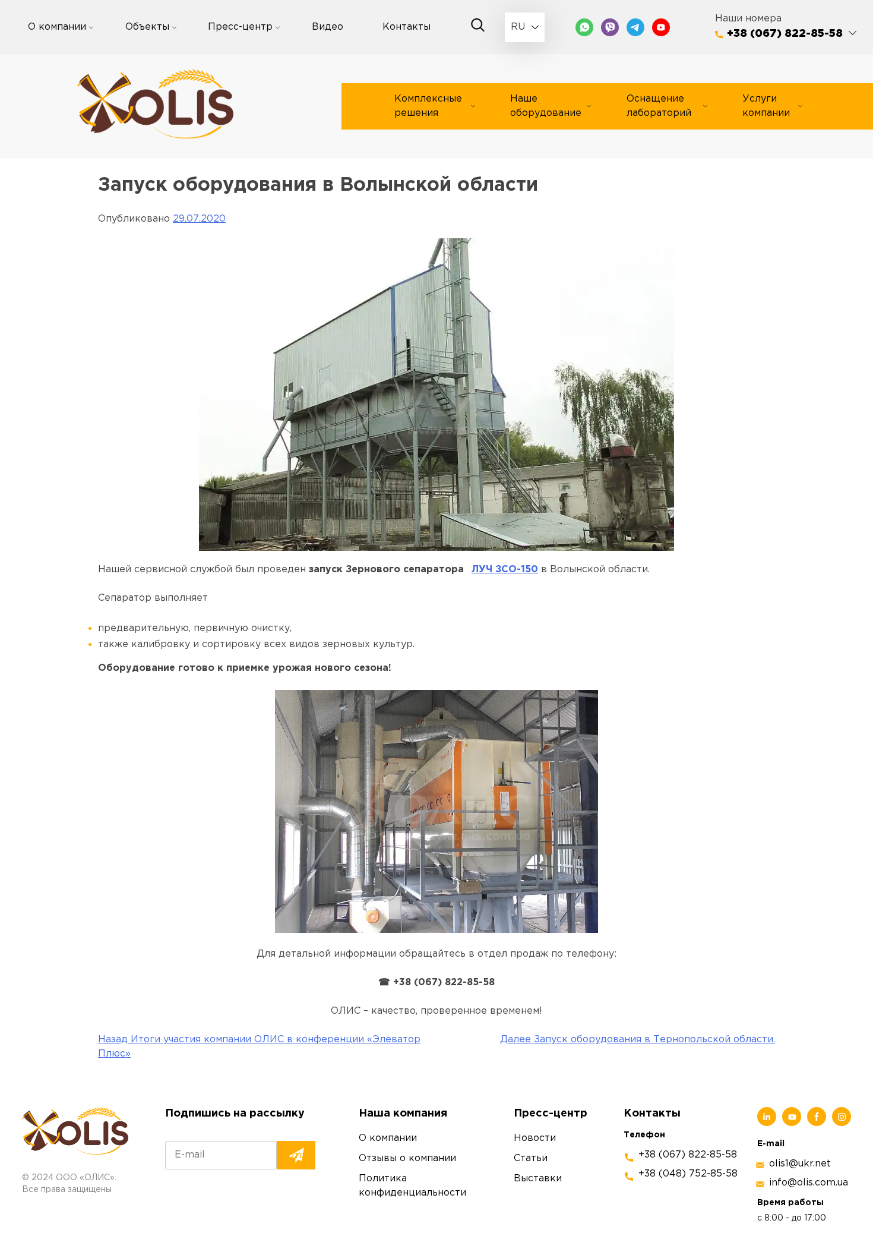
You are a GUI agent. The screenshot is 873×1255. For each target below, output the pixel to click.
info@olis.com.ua (808, 1182)
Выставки (538, 1178)
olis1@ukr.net (800, 1163)
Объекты (147, 27)
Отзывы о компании (407, 1158)
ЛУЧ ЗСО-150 (505, 569)
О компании (57, 27)
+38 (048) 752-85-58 (688, 1173)
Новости (535, 1138)
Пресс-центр (240, 27)
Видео (327, 27)
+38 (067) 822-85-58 (785, 34)
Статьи (531, 1158)
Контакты (406, 27)
